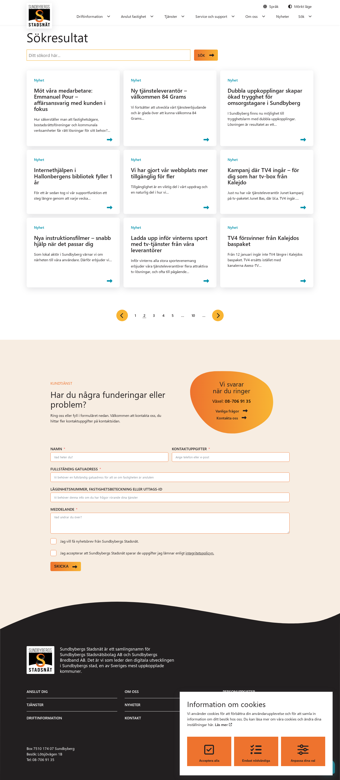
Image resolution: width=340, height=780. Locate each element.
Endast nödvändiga (256, 760)
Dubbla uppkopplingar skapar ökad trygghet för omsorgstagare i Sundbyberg (265, 96)
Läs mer (222, 724)
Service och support (211, 16)
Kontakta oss (227, 417)
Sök (301, 16)
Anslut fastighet (133, 16)
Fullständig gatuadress (74, 468)
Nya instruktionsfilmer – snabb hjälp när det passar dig (72, 240)
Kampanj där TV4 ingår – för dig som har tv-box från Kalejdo (263, 176)
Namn (56, 448)
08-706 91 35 (238, 401)
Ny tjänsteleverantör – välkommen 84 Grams (159, 93)
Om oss (251, 16)
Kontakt (133, 717)
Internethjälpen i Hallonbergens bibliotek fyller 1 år (73, 176)
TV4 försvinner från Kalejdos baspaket (263, 240)
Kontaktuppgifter (189, 448)
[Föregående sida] (122, 315)
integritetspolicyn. (199, 552)
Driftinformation (90, 16)
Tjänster (170, 16)
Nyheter (282, 16)
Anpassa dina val (303, 760)
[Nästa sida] (218, 315)
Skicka (61, 566)
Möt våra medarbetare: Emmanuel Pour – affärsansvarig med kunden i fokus (69, 99)
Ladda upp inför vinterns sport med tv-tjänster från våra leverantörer (169, 244)
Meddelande (62, 509)
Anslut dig (37, 691)
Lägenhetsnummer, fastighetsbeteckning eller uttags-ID (106, 489)
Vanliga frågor (227, 411)
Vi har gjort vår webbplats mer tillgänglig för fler (169, 172)
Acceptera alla (209, 760)
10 (193, 315)
